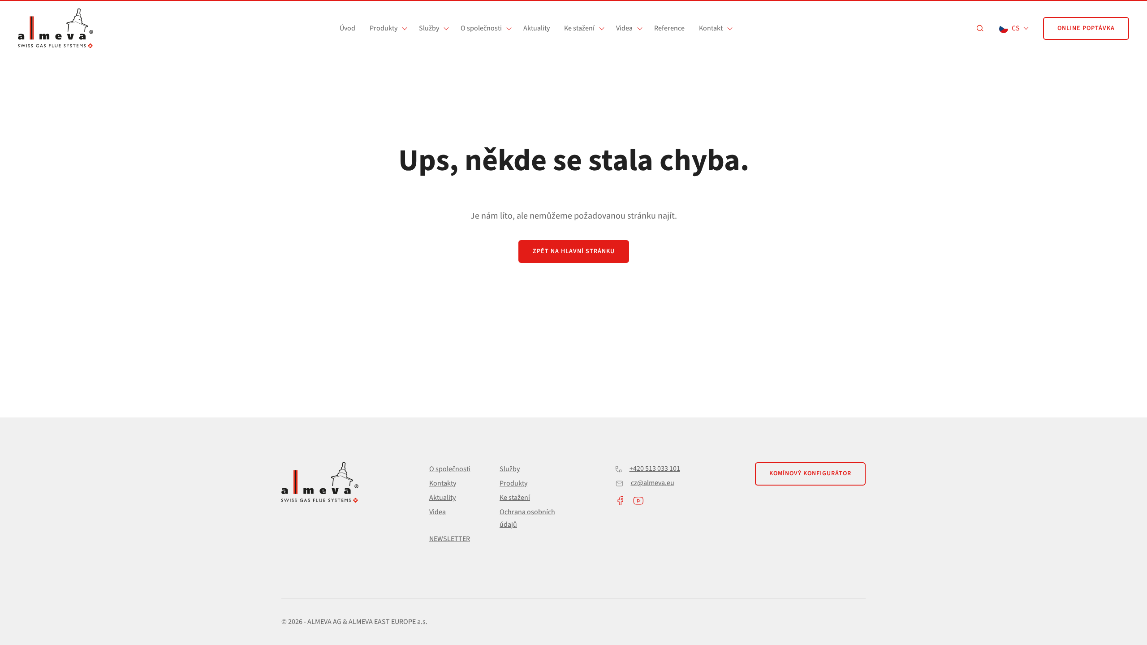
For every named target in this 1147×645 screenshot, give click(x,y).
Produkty (383, 28)
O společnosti (481, 28)
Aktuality (536, 28)
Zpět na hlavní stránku (574, 251)
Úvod (347, 28)
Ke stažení (579, 28)
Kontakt (711, 28)
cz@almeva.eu (652, 483)
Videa (624, 28)
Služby (429, 28)
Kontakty (442, 483)
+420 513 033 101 (655, 468)
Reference (669, 28)
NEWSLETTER (449, 539)
